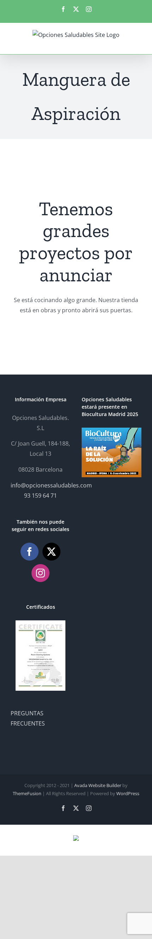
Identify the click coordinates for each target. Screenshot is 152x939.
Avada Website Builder (97, 785)
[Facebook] (30, 552)
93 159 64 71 (40, 495)
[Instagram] (40, 573)
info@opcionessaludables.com (51, 485)
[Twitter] (51, 552)
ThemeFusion (27, 793)
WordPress (127, 793)
